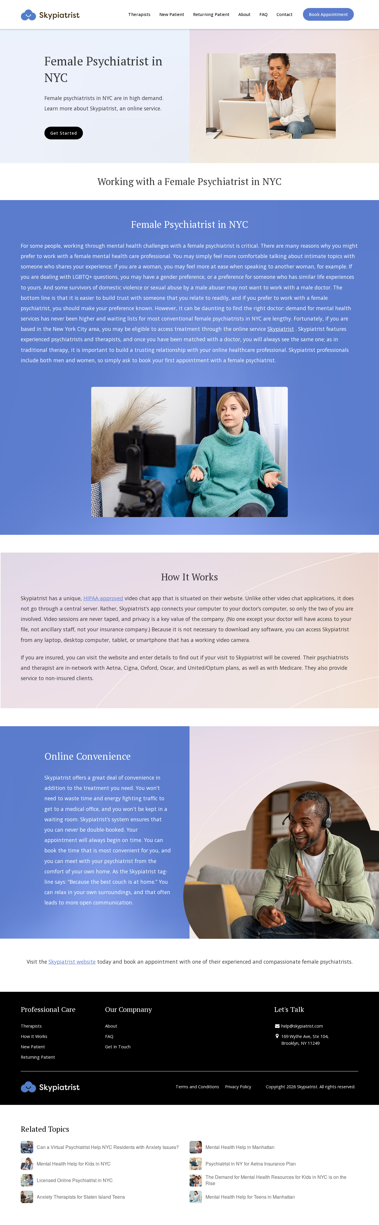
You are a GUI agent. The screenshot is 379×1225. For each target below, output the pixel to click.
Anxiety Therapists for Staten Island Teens (81, 1197)
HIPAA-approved (103, 598)
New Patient (171, 14)
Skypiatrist (280, 328)
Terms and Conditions (197, 1086)
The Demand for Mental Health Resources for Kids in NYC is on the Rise (275, 1180)
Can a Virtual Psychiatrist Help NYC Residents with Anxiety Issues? (108, 1147)
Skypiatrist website (72, 961)
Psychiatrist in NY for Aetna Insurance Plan (250, 1164)
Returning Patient (211, 14)
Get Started (63, 133)
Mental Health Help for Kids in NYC (74, 1164)
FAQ (263, 14)
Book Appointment (328, 14)
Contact (285, 14)
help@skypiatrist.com (302, 1026)
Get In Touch (118, 1046)
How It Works (34, 1036)
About (244, 14)
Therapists (139, 14)
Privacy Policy (238, 1086)
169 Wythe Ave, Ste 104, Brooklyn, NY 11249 (305, 1040)
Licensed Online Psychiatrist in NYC (75, 1180)
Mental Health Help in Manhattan (239, 1147)
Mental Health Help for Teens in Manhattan (250, 1197)
